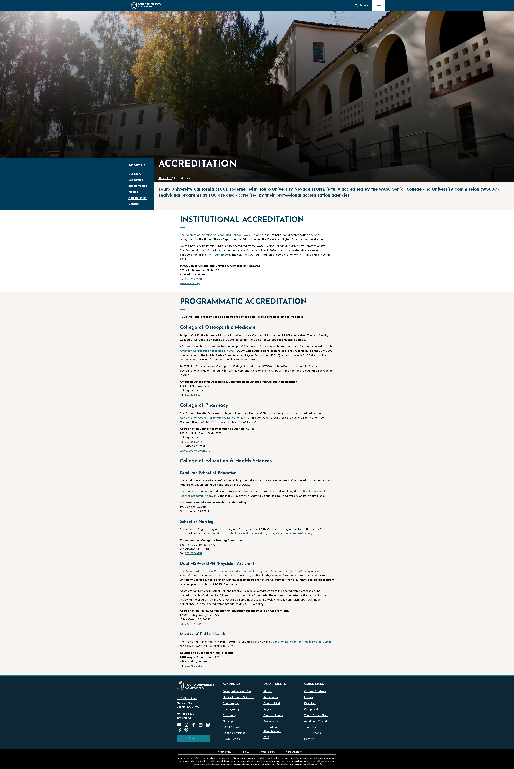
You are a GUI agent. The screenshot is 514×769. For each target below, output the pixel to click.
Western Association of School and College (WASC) (219, 235)
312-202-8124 (193, 394)
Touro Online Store (316, 715)
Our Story (134, 174)
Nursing (228, 721)
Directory (310, 703)
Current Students (315, 691)
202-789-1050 (193, 665)
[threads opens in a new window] (179, 729)
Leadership (135, 179)
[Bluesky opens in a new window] (207, 724)
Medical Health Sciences (238, 697)
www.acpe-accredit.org (195, 450)
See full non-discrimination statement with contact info (297, 764)
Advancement (272, 721)
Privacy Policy (224, 751)
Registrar (269, 709)
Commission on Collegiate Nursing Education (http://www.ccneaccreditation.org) (259, 533)
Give (191, 738)
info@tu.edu (184, 718)
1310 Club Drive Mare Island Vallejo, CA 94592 (188, 702)
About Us (164, 178)
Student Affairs (273, 715)
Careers (309, 739)
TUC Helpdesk (313, 733)
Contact (133, 203)
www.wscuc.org (190, 283)
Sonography (231, 703)
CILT (266, 737)
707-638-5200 (185, 713)
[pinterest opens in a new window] (186, 729)
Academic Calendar (317, 721)
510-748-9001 (193, 279)
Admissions (270, 697)
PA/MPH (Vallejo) (234, 727)
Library (308, 697)
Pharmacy (229, 715)
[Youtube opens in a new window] (179, 724)
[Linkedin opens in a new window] (200, 724)
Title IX (242, 751)
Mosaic (133, 191)
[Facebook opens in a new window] (193, 724)
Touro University (290, 751)
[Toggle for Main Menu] (379, 5)
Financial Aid (271, 703)
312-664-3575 (193, 441)
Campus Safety (267, 751)
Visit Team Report (218, 254)
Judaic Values (137, 185)
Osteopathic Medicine (237, 691)
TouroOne (310, 727)
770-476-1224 (193, 623)
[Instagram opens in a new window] (186, 724)
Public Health (231, 739)
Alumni (267, 691)
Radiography (231, 709)
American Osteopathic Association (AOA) (207, 350)
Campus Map (312, 709)
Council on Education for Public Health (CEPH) (301, 641)
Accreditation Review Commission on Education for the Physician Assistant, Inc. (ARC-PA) (243, 571)
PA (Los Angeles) (234, 733)
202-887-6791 (193, 553)
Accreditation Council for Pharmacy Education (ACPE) (215, 417)
